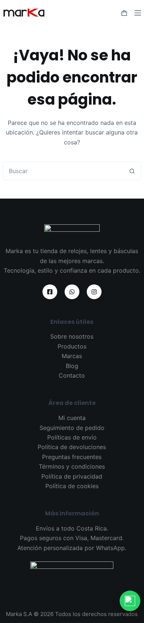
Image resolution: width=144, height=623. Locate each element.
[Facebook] (49, 291)
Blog (72, 366)
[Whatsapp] (72, 291)
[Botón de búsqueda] (132, 171)
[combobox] (63, 171)
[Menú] (137, 13)
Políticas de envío (72, 437)
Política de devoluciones (72, 447)
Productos (72, 346)
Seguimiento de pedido (72, 427)
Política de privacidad (71, 476)
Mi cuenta (72, 417)
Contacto (72, 375)
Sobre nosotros (71, 336)
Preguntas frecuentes (72, 457)
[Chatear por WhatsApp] (130, 601)
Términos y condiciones (72, 466)
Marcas (72, 356)
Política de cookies (72, 486)
